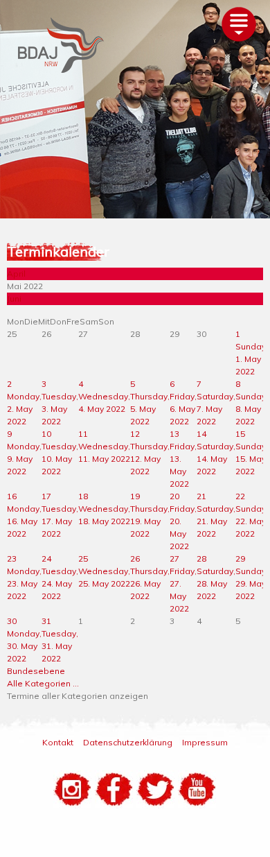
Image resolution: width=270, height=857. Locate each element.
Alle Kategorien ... (43, 683)
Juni (14, 298)
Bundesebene (36, 671)
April (16, 273)
